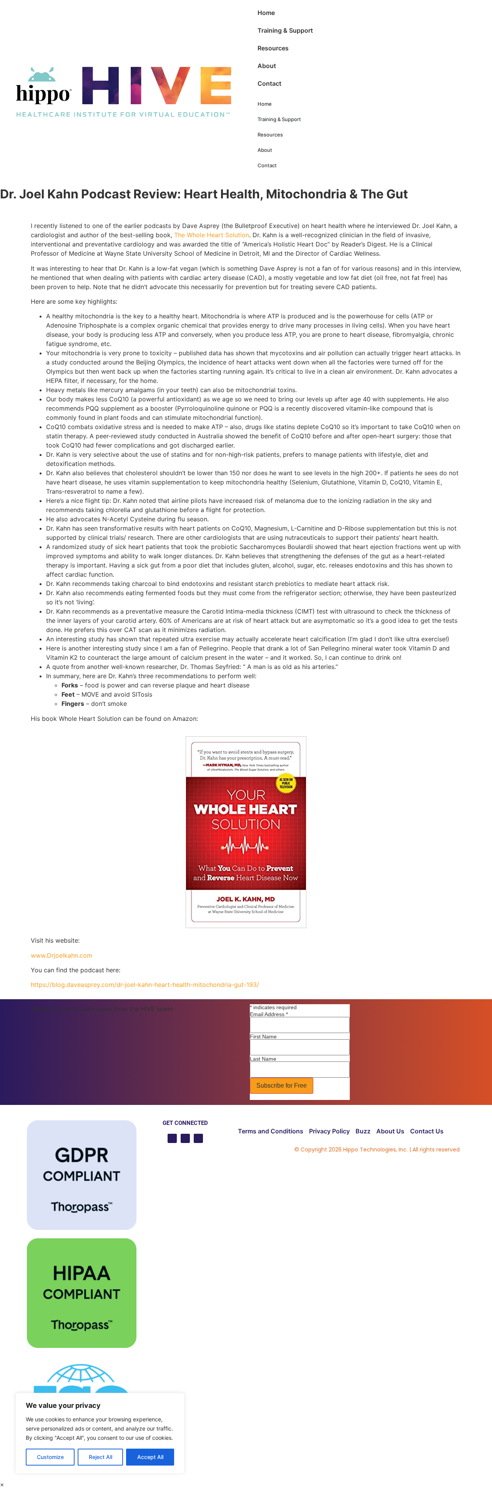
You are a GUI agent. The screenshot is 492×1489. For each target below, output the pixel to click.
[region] (99, 1433)
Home (266, 13)
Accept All (150, 1457)
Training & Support (285, 30)
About (267, 66)
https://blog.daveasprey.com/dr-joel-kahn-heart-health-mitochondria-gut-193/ (145, 984)
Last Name (263, 1058)
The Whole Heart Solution (211, 235)
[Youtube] (172, 1138)
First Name (263, 1036)
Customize (50, 1457)
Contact (269, 83)
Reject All (100, 1457)
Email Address (269, 1014)
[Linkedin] (185, 1138)
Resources (273, 48)
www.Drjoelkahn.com (61, 955)
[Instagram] (198, 1138)
